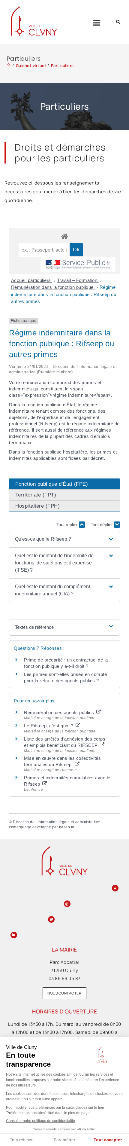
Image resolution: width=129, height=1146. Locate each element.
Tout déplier (102, 524)
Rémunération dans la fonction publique (53, 287)
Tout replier (67, 524)
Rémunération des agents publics (59, 712)
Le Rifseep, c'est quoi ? (49, 725)
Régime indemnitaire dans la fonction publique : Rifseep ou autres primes (63, 294)
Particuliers (62, 65)
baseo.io (66, 827)
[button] (96, 22)
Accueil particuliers (31, 280)
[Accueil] (9, 65)
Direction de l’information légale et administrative (56, 822)
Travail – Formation (78, 280)
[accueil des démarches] (65, 236)
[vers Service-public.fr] (78, 264)
